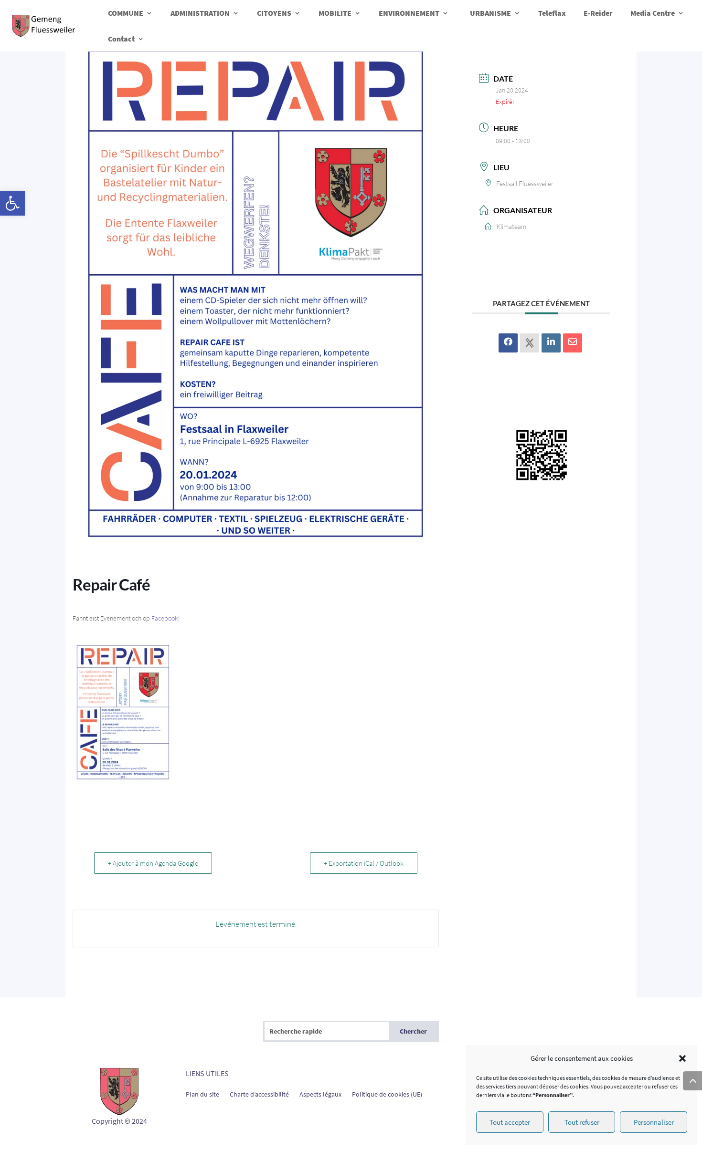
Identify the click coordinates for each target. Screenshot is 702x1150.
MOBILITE (335, 13)
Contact (121, 38)
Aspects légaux (320, 1094)
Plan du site (202, 1094)
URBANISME (490, 13)
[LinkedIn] (551, 342)
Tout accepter (509, 1122)
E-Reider (598, 13)
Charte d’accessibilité (259, 1094)
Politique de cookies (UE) (387, 1094)
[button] (12, 203)
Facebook (164, 618)
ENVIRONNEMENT (409, 13)
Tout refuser (581, 1122)
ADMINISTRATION (200, 13)
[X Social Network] (529, 342)
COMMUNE (125, 13)
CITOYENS (274, 13)
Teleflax (552, 13)
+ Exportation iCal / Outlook (364, 863)
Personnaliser (654, 1122)
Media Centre (652, 13)
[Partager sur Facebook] (508, 342)
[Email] (572, 342)
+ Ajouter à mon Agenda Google (153, 863)
